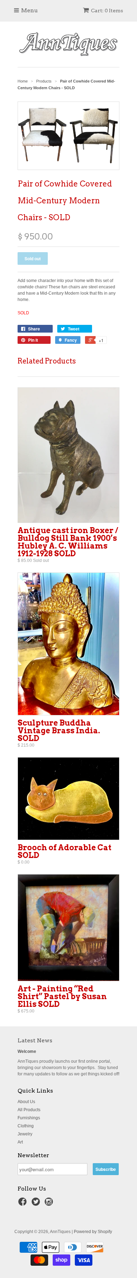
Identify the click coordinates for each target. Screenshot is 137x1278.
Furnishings (29, 1117)
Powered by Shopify (93, 1231)
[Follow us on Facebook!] (23, 1204)
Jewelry (25, 1134)
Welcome (27, 1051)
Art (20, 1142)
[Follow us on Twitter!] (37, 1204)
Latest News (35, 1040)
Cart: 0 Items (107, 10)
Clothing (26, 1125)
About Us (26, 1101)
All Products (29, 1109)
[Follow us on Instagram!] (50, 1204)
